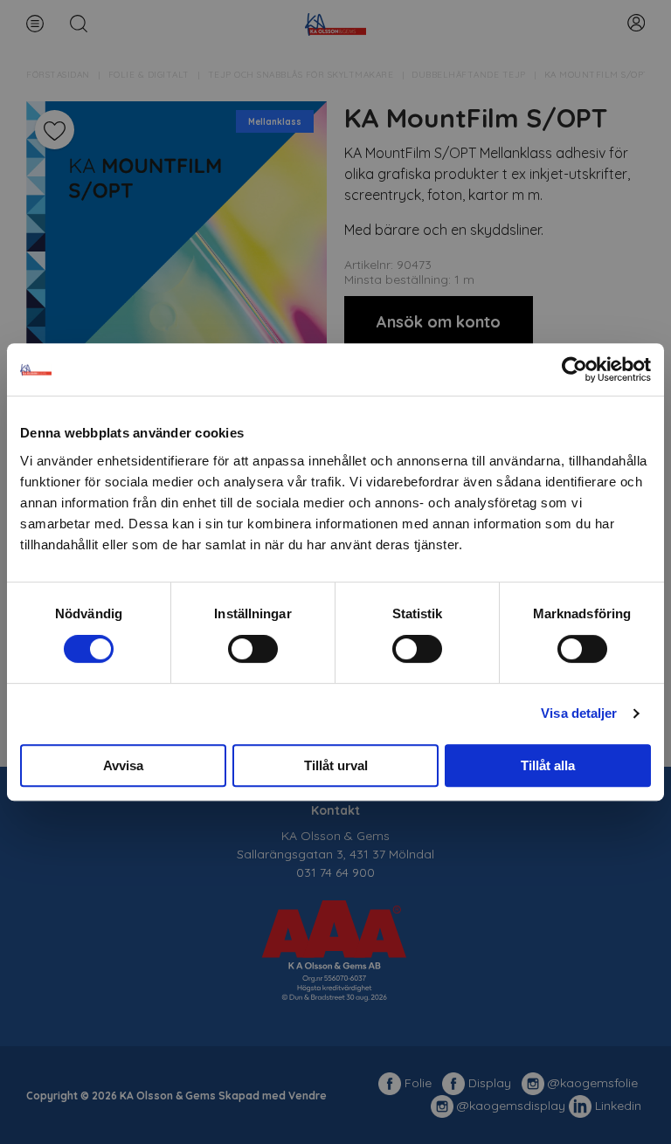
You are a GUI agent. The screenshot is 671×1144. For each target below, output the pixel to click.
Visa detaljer (579, 713)
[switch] (253, 649)
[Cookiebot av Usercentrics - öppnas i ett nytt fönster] (574, 369)
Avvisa (123, 765)
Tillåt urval (336, 765)
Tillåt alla (548, 765)
